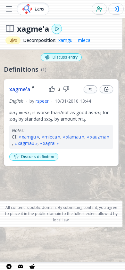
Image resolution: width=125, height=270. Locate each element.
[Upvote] (51, 89)
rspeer (42, 101)
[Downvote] (66, 89)
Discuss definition (37, 156)
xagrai (49, 143)
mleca (84, 40)
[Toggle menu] (9, 9)
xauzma (98, 137)
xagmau (26, 143)
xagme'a (21, 89)
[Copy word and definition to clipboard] (106, 89)
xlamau (73, 137)
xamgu (65, 40)
